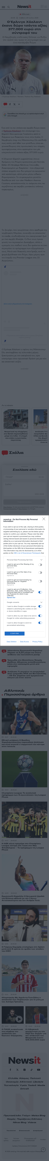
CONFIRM (14, 633)
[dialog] (24, 580)
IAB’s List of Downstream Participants (27, 553)
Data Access (24, 642)
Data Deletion (12, 642)
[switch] (40, 565)
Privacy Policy (37, 642)
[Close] (44, 519)
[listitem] (24, 560)
